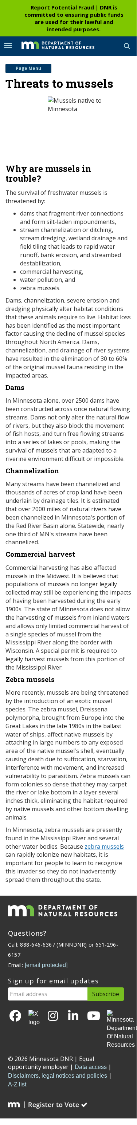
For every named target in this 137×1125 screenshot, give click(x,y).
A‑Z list (17, 1084)
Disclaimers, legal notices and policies (57, 1076)
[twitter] (34, 1018)
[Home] (52, 45)
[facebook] (15, 1016)
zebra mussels (104, 846)
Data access (91, 1067)
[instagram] (53, 1016)
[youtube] (93, 1016)
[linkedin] (73, 1016)
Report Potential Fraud (62, 7)
